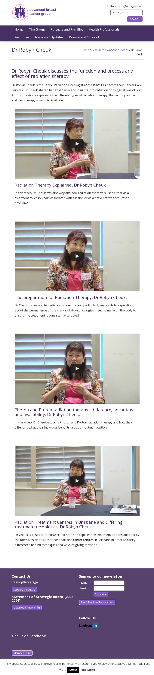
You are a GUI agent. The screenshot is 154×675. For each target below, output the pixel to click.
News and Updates (49, 37)
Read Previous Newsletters (97, 602)
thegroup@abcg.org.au (126, 6)
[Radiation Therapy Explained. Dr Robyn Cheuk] (77, 144)
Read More (87, 669)
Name (83, 582)
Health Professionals (104, 29)
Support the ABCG (24, 589)
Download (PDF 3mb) (26, 607)
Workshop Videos (117, 50)
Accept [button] (73, 669)
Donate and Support (84, 37)
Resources (21, 37)
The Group (37, 29)
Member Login (22, 653)
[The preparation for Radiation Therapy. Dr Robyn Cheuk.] (77, 256)
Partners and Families (67, 29)
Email (83, 588)
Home (18, 29)
